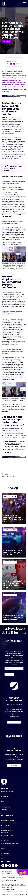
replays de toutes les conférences (11, 409)
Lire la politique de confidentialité (9, 889)
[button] (24, 4)
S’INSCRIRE (14, 722)
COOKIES (3, 858)
